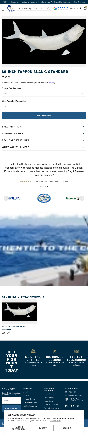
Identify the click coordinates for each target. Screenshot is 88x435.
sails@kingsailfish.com (73, 395)
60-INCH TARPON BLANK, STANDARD (15, 327)
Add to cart (44, 115)
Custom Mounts (29, 399)
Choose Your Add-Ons (11, 88)
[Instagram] (66, 406)
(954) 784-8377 (70, 392)
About (25, 392)
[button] (40, 186)
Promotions (48, 401)
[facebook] (72, 406)
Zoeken (48, 8)
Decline (67, 428)
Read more (14, 2)
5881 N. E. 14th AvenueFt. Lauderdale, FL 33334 (74, 400)
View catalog (3, 9)
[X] (78, 406)
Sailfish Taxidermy (30, 406)
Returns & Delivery (51, 404)
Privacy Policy (49, 397)
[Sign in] (81, 8)
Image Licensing (50, 394)
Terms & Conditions (51, 408)
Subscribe (11, 408)
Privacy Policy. (55, 421)
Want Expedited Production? (14, 101)
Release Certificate (30, 402)
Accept (43, 428)
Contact (26, 395)
